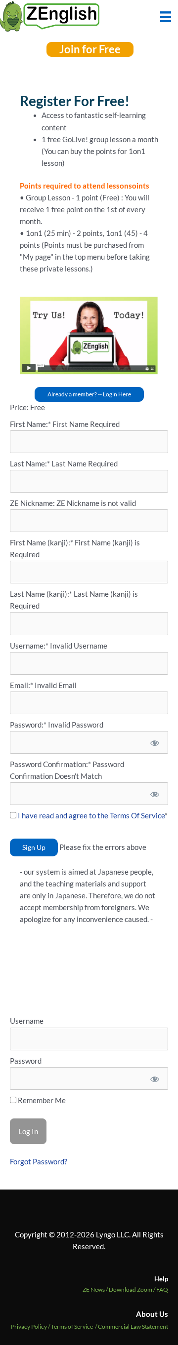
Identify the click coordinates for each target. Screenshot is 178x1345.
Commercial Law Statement (133, 1326)
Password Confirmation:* (50, 764)
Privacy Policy (29, 1326)
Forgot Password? (38, 1161)
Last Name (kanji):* (42, 594)
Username (27, 1021)
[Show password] (154, 742)
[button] (90, 49)
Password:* (28, 725)
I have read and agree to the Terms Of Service (91, 815)
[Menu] (165, 15)
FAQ (162, 1289)
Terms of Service (72, 1326)
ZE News (96, 1289)
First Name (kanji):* (42, 542)
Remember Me (41, 1100)
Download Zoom (132, 1289)
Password (26, 1061)
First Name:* (30, 424)
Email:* (21, 685)
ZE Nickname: (33, 503)
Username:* (29, 646)
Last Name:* (30, 464)
